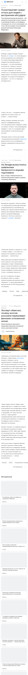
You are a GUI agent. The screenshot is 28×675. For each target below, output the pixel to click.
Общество (3, 7)
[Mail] (5, 2)
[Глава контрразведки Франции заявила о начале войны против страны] (14, 659)
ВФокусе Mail (18, 5)
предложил (23, 139)
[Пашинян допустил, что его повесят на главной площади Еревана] (14, 563)
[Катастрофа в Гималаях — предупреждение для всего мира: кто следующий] (14, 540)
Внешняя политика (5, 162)
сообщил (11, 56)
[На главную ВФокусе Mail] (9, 2)
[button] (14, 41)
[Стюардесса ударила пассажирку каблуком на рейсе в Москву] (14, 611)
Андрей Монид (10, 331)
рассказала (20, 358)
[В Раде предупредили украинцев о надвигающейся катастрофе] (14, 516)
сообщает (11, 218)
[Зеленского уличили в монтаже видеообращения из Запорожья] (14, 587)
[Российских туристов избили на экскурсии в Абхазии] (14, 492)
